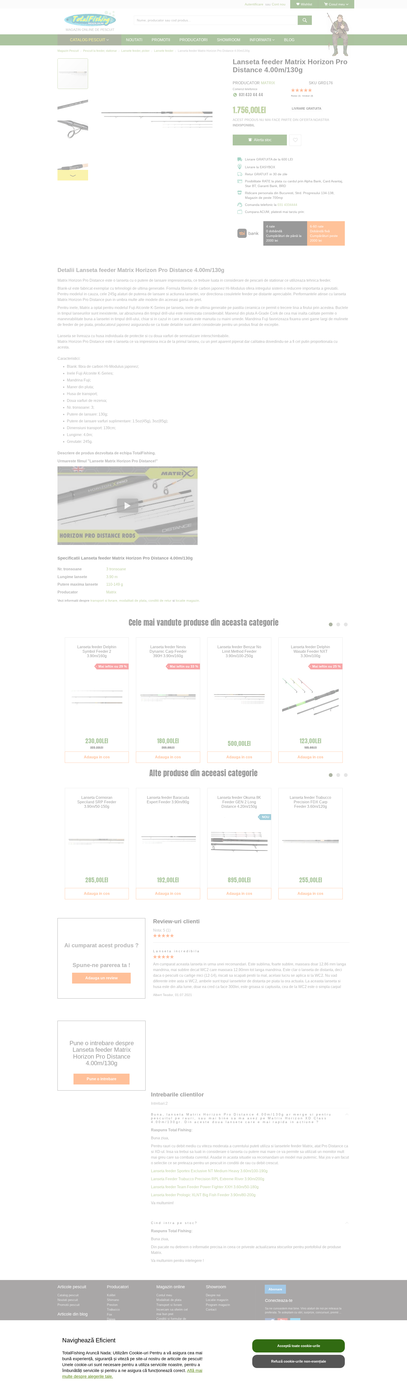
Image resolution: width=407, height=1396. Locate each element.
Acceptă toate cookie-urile (298, 1346)
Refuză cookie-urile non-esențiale (298, 1361)
